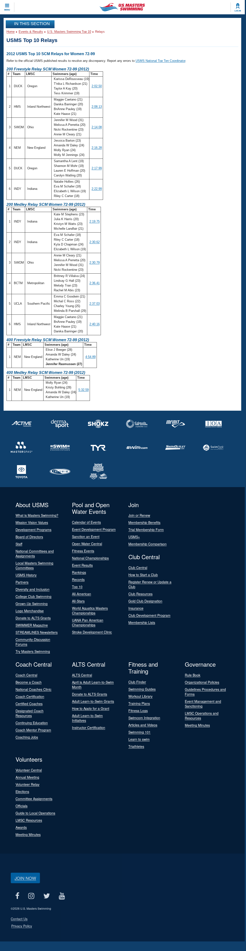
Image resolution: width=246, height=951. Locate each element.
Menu (7, 10)
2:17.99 (97, 168)
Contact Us (19, 918)
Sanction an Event (85, 536)
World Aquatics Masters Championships (90, 610)
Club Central (137, 567)
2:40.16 (94, 324)
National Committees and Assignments (35, 553)
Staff (19, 544)
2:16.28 (97, 147)
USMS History (26, 575)
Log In (238, 11)
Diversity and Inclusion (32, 589)
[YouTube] (62, 896)
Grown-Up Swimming (32, 603)
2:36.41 (94, 283)
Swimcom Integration (144, 717)
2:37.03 (94, 303)
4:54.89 (90, 357)
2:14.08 (97, 127)
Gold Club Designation (145, 601)
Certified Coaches (29, 703)
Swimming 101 (139, 732)
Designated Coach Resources (30, 713)
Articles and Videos (142, 725)
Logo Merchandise (30, 610)
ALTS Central (82, 675)
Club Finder (137, 682)
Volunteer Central (29, 770)
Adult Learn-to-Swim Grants (93, 701)
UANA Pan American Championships (87, 622)
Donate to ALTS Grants (33, 618)
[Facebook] (17, 896)
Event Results (82, 565)
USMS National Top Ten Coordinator (160, 61)
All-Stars (78, 601)
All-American (81, 593)
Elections (22, 791)
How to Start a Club (143, 574)
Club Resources (140, 593)
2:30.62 (94, 242)
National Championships (90, 558)
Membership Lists (141, 622)
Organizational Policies (202, 682)
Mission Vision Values (32, 522)
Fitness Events (83, 550)
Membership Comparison (147, 544)
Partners (22, 582)
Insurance (135, 608)
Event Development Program (94, 529)
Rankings (79, 572)
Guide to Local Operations (35, 813)
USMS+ (134, 536)
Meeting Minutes (197, 725)
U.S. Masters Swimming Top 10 (69, 31)
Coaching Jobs (27, 737)
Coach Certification (30, 696)
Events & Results (31, 31)
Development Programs (33, 529)
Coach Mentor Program (33, 730)
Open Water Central (87, 543)
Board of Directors (29, 536)
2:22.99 (97, 189)
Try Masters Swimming (33, 651)
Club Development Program (149, 615)
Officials (21, 805)
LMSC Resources (29, 820)
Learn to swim (139, 739)
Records (78, 579)
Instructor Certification (88, 727)
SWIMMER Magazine (32, 625)
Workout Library (140, 696)
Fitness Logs (138, 710)
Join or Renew (139, 515)
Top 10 (77, 586)
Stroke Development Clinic (92, 632)
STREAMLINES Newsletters (37, 632)
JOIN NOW (25, 878)
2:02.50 (97, 86)
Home (10, 31)
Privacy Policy (21, 926)
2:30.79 (94, 262)
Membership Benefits (144, 522)
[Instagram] (31, 896)
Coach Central (26, 675)
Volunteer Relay (27, 784)
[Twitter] (46, 896)
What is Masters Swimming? (37, 515)
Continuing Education (32, 722)
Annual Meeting (27, 777)
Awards (21, 827)
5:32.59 (83, 390)
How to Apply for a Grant (90, 708)
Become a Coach (29, 682)
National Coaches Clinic (33, 689)
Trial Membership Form (146, 529)
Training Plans (139, 703)
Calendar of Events (86, 522)
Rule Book (192, 675)
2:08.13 (97, 106)
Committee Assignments (34, 798)
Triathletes (136, 746)
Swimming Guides (142, 689)
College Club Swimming (33, 596)
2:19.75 (94, 221)
